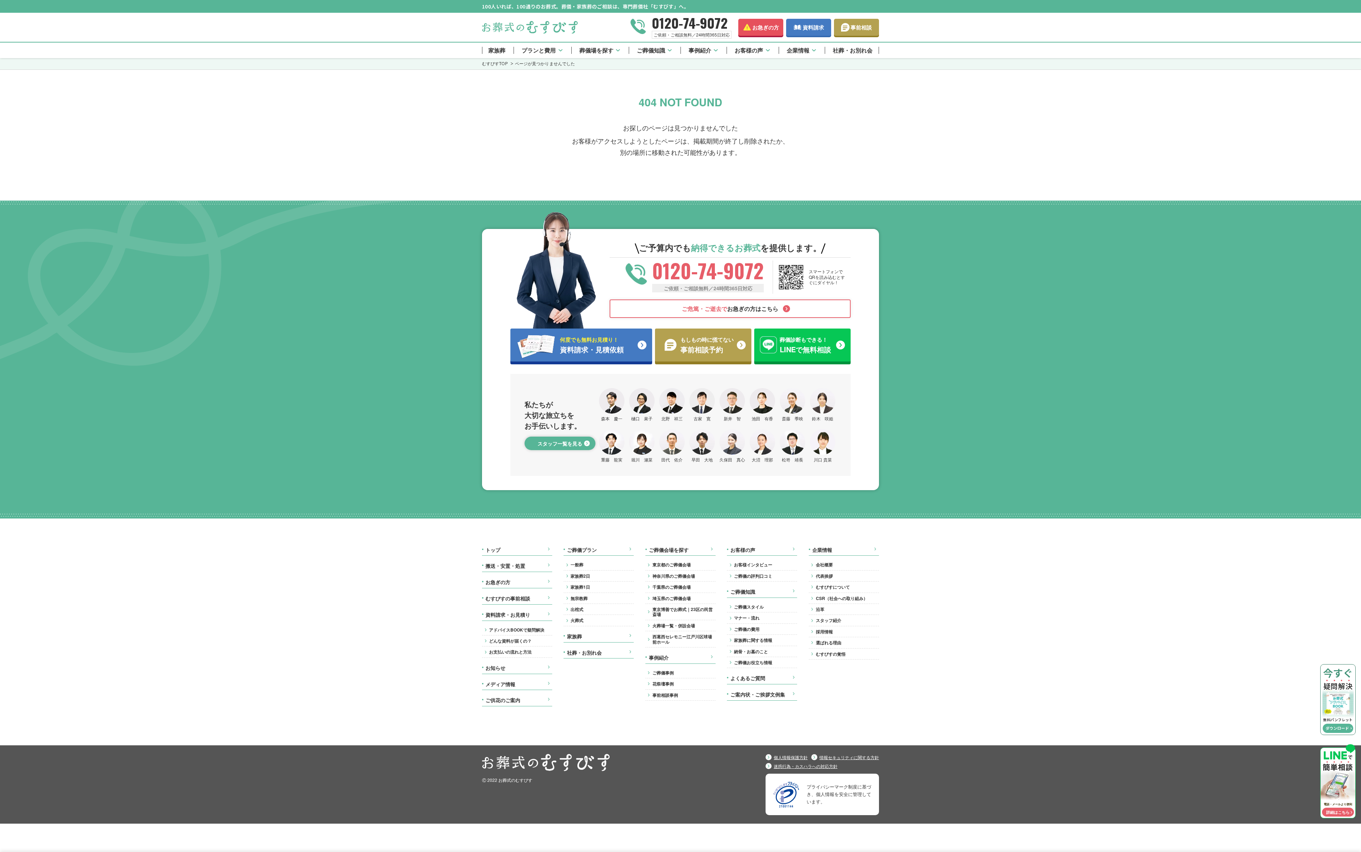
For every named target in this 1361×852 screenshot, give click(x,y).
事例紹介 (700, 50)
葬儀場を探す (596, 50)
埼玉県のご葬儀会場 (672, 598)
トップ (493, 550)
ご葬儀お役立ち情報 (753, 662)
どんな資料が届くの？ (510, 641)
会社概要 (824, 564)
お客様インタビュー (753, 564)
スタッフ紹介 (828, 620)
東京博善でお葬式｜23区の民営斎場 (683, 611)
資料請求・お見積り (508, 615)
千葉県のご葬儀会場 (672, 587)
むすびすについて (833, 587)
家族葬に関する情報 (753, 640)
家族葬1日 (580, 587)
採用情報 (824, 631)
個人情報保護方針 (791, 757)
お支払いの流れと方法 (510, 652)
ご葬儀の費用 (747, 629)
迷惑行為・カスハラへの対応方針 (806, 766)
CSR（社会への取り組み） (842, 598)
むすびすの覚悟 (831, 654)
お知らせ (495, 668)
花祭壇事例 (663, 683)
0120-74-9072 (690, 22)
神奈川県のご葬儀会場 (674, 576)
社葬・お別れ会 (853, 50)
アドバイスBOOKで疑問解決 (516, 630)
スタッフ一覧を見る (560, 443)
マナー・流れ (747, 618)
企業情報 (798, 50)
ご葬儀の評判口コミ (753, 576)
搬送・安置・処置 (505, 566)
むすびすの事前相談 (508, 598)
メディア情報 (500, 684)
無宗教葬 (579, 598)
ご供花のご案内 (503, 700)
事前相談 (861, 27)
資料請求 (813, 27)
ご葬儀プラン (582, 550)
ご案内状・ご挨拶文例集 (757, 694)
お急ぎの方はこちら (730, 308)
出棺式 (577, 609)
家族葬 (496, 50)
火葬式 (577, 620)
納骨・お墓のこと (751, 651)
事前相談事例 (665, 695)
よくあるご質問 (747, 678)
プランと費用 (539, 50)
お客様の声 (749, 50)
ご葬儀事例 (663, 672)
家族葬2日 (580, 576)
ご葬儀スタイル (749, 607)
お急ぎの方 (765, 27)
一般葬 (577, 564)
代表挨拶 (824, 576)
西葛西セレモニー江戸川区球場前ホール (682, 639)
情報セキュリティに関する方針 (849, 757)
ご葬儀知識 (651, 50)
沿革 (820, 609)
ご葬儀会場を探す (669, 550)
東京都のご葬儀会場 (672, 564)
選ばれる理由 (828, 642)
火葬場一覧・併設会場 (674, 625)
